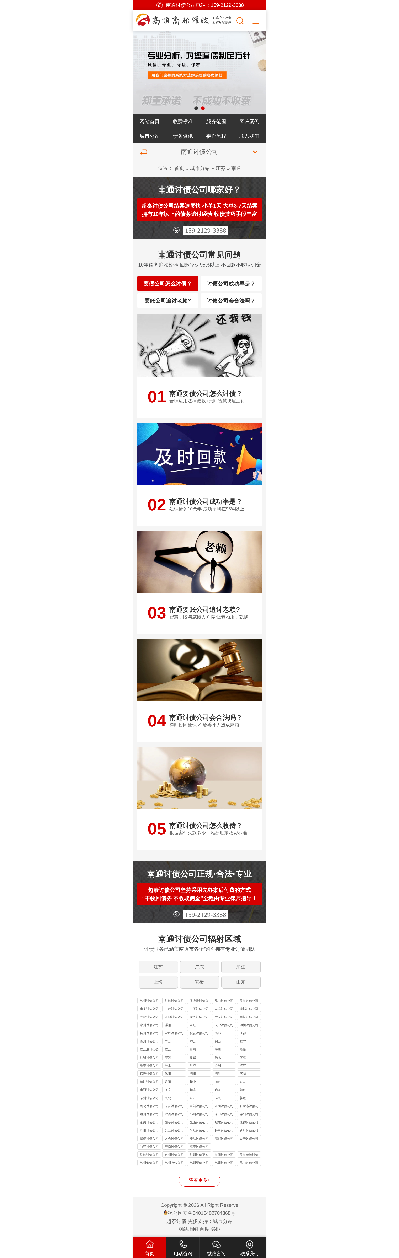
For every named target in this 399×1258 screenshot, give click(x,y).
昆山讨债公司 (224, 1000)
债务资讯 (183, 136)
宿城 (243, 1073)
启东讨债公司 (224, 1122)
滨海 (243, 1057)
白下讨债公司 (199, 1009)
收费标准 (183, 121)
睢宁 (243, 1041)
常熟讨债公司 (174, 1000)
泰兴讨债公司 (149, 1122)
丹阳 (168, 1082)
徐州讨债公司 (149, 1041)
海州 (218, 1049)
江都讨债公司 (249, 1122)
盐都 (193, 1057)
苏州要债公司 (199, 1163)
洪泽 (193, 1065)
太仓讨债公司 (174, 1138)
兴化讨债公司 (149, 1106)
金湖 (218, 1065)
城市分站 (150, 136)
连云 (168, 1049)
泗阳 (193, 1073)
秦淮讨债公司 (224, 1009)
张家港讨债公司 (199, 1001)
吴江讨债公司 (249, 1000)
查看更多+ (199, 1180)
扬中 (193, 1082)
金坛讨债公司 (249, 1138)
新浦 (193, 1049)
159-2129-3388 (205, 230)
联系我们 (249, 136)
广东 (199, 966)
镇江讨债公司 (149, 1082)
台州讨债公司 (174, 1154)
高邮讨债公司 (224, 1138)
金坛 (193, 1025)
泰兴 (218, 1098)
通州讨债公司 (149, 1114)
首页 (179, 168)
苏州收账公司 (174, 1163)
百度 (204, 1229)
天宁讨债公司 (224, 1025)
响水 (218, 1057)
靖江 (193, 1098)
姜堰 (243, 1098)
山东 (240, 982)
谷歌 (216, 1229)
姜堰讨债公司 (199, 1138)
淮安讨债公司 (149, 1065)
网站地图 (188, 1229)
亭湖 (168, 1057)
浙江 (240, 966)
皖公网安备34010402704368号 (201, 1213)
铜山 (218, 1041)
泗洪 (218, 1073)
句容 (218, 1082)
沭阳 (168, 1073)
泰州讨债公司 (149, 1098)
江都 (243, 1033)
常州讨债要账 (199, 1154)
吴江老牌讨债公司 (249, 1155)
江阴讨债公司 (174, 1017)
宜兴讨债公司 (199, 1017)
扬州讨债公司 (149, 1033)
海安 (168, 1090)
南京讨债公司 (149, 1009)
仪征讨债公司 (199, 1033)
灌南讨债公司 (174, 1146)
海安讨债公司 (199, 1146)
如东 (193, 1090)
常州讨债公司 (149, 1025)
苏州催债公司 (149, 1163)
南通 (236, 168)
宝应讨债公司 (174, 1033)
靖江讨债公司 (199, 1130)
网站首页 (150, 121)
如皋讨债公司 (174, 1122)
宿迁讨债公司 (149, 1073)
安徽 (199, 982)
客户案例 (249, 121)
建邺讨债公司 (249, 1009)
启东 (218, 1090)
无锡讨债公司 (149, 1017)
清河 (243, 1065)
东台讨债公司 (174, 1106)
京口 (243, 1082)
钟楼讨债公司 (249, 1025)
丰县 (168, 1041)
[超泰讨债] (184, 19)
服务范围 (216, 121)
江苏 (220, 168)
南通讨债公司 (149, 1090)
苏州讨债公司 (149, 1000)
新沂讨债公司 (249, 1130)
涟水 (168, 1065)
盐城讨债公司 (149, 1057)
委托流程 (216, 136)
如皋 (243, 1090)
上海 (158, 982)
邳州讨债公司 (199, 1114)
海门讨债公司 (224, 1114)
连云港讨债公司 (149, 1050)
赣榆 (243, 1049)
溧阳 (168, 1025)
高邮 (218, 1033)
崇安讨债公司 (224, 1017)
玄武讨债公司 (174, 1009)
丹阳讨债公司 (149, 1130)
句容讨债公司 (149, 1146)
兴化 (168, 1098)
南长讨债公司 (249, 1017)
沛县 (193, 1041)
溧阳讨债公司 (249, 1114)
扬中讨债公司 (224, 1130)
